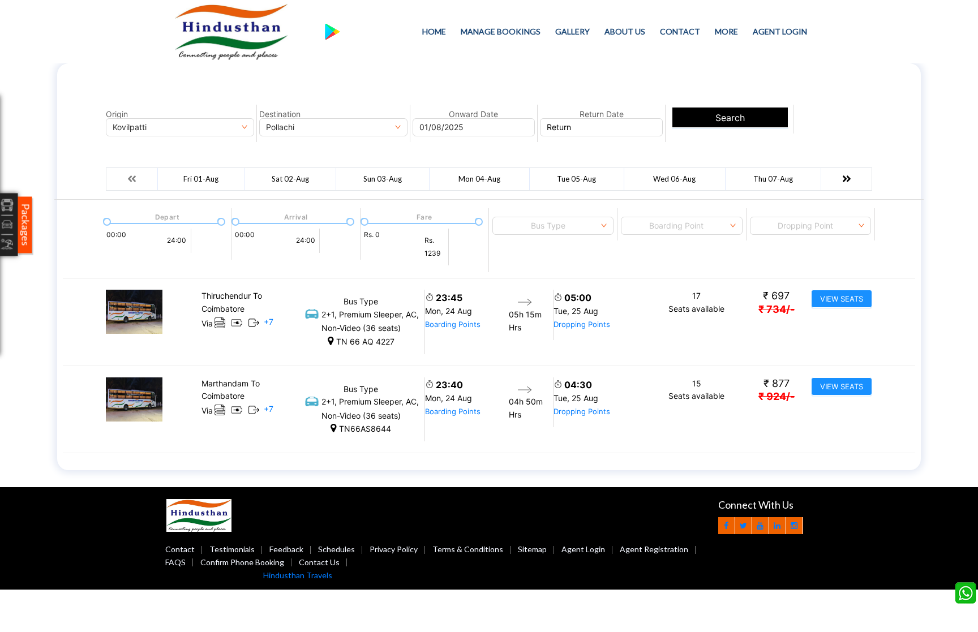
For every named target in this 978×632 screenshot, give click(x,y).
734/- (776, 309)
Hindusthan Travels (297, 575)
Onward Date (473, 114)
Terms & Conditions (467, 549)
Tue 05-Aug (576, 178)
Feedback (286, 549)
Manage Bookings (501, 31)
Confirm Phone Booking (242, 562)
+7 (268, 321)
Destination (280, 114)
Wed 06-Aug (674, 178)
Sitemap (532, 549)
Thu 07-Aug (773, 178)
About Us (624, 31)
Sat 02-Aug (290, 178)
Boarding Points (453, 324)
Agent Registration (654, 549)
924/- (776, 396)
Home (434, 31)
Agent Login (780, 31)
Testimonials (232, 549)
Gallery (572, 31)
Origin (117, 114)
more (726, 31)
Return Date (602, 114)
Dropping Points (582, 324)
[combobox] (553, 225)
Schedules (336, 549)
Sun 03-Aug (382, 178)
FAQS (175, 562)
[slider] (106, 220)
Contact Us (319, 562)
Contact (680, 31)
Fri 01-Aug (200, 178)
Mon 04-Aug (479, 178)
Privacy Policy (394, 549)
